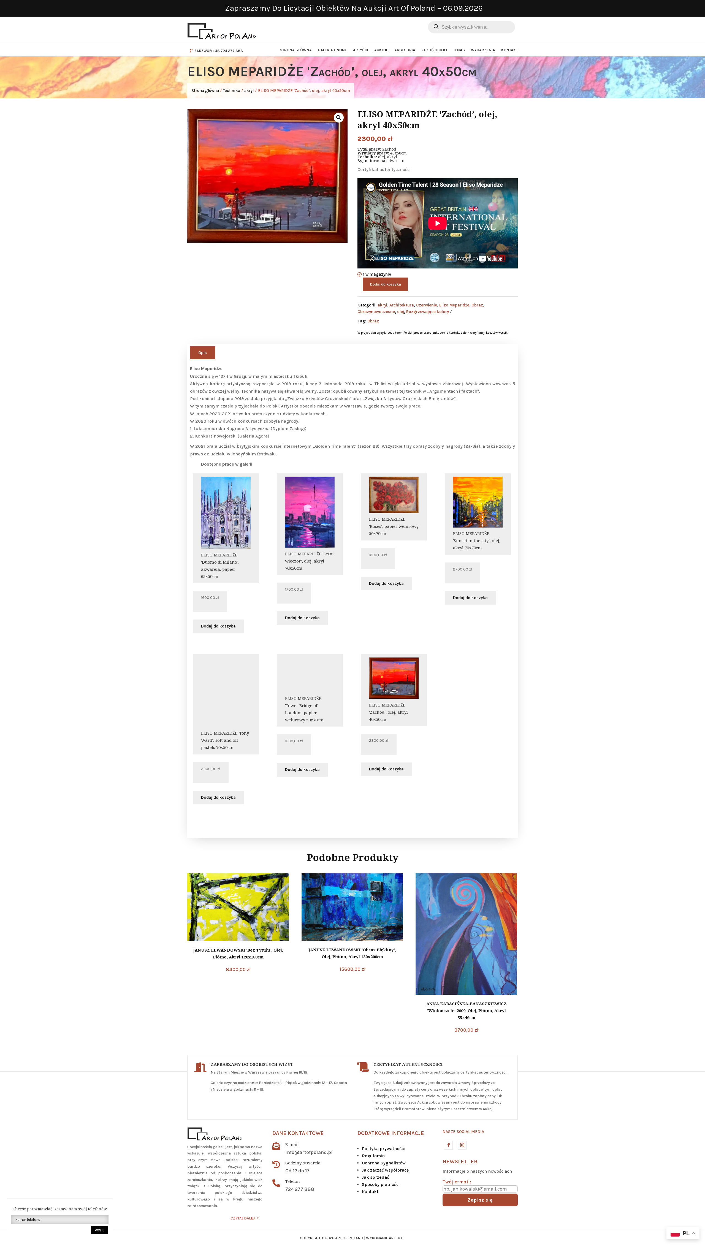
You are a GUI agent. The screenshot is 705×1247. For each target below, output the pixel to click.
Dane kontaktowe (298, 1133)
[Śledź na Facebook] (448, 1144)
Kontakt (509, 50)
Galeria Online (332, 50)
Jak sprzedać (375, 1177)
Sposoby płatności (381, 1184)
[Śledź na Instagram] (461, 1144)
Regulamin (373, 1155)
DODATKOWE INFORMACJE (390, 1133)
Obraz (477, 305)
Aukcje (381, 50)
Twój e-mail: (457, 1181)
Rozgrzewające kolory (427, 311)
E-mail (292, 1144)
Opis (202, 352)
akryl (249, 90)
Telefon (292, 1181)
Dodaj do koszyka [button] (218, 626)
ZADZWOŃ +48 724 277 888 (218, 51)
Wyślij (99, 1230)
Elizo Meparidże (454, 305)
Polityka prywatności (383, 1148)
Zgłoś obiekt (434, 50)
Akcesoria (404, 50)
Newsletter (460, 1161)
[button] (339, 118)
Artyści (360, 50)
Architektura (401, 305)
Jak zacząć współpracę (385, 1170)
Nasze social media (463, 1131)
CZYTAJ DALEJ (243, 1218)
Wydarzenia (483, 50)
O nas (459, 50)
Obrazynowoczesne (376, 311)
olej (400, 311)
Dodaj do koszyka (385, 284)
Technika (231, 90)
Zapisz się (480, 1200)
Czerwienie (426, 305)
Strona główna (296, 50)
